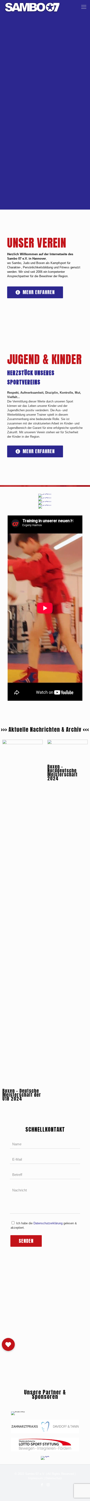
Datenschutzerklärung (48, 1223)
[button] (8, 1344)
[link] (45, 1426)
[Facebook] (41, 1485)
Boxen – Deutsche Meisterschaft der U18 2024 (21, 1094)
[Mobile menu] (84, 7)
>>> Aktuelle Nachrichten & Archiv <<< (45, 729)
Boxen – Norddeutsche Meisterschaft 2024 (62, 772)
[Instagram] (48, 1485)
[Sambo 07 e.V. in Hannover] (32, 7)
